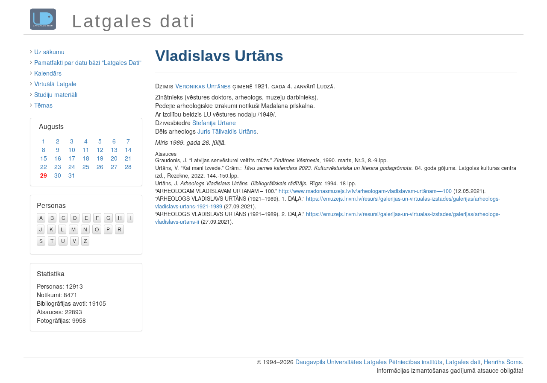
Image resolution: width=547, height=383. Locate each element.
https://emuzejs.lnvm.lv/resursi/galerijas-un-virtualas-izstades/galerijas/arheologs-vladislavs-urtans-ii (327, 217)
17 (71, 158)
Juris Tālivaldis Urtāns (226, 131)
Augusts (51, 126)
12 (100, 149)
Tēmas (43, 105)
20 (114, 158)
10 (71, 149)
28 (128, 166)
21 (128, 158)
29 (43, 175)
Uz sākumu (49, 51)
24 (71, 166)
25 (85, 166)
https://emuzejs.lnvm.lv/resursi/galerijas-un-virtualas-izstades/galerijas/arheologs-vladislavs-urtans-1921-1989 (327, 202)
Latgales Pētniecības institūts (403, 361)
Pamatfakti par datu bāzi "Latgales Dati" (87, 62)
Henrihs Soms (503, 361)
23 (57, 166)
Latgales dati (463, 361)
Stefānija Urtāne (214, 122)
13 (114, 149)
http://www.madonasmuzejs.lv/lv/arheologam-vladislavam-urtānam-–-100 (365, 191)
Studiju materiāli (55, 94)
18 (85, 158)
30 (57, 175)
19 (100, 158)
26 (100, 166)
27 (114, 166)
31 (71, 175)
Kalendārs (48, 73)
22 (43, 166)
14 (128, 149)
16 (57, 158)
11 (85, 149)
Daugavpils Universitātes (328, 361)
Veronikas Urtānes (203, 86)
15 (43, 158)
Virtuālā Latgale (55, 83)
